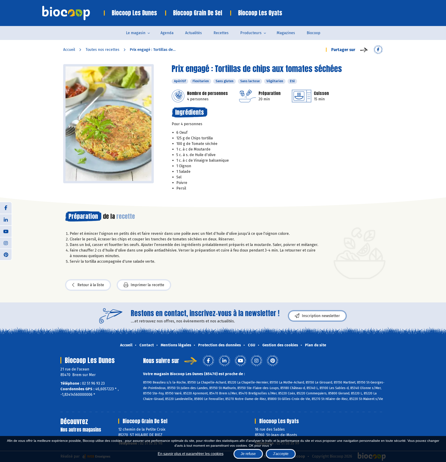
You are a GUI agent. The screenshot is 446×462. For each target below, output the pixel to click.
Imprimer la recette (147, 285)
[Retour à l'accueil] (73, 13)
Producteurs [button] (251, 33)
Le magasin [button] (135, 33)
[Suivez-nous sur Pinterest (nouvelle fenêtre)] (6, 254)
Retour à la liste (90, 285)
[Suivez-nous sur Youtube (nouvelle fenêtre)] (6, 231)
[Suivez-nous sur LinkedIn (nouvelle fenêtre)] (6, 219)
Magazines (286, 33)
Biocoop (313, 33)
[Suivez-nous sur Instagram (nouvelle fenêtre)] (6, 243)
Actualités (193, 33)
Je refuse (248, 454)
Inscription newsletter (321, 316)
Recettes (221, 33)
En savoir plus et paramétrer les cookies (190, 454)
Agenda (167, 33)
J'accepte (281, 454)
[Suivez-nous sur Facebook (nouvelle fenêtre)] (6, 208)
